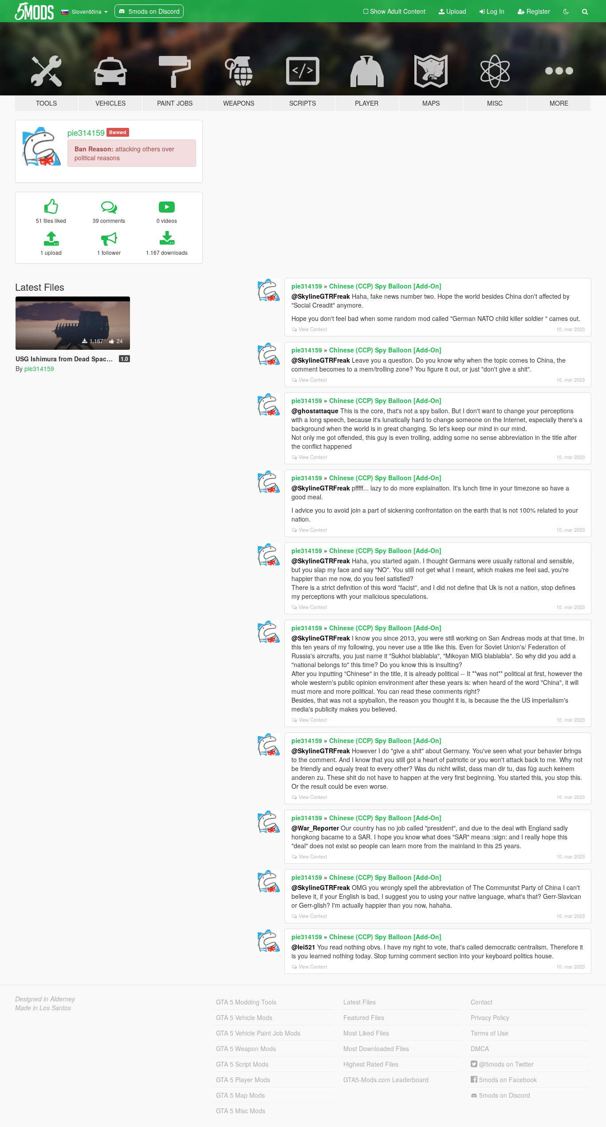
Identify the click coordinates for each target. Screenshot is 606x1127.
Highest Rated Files (370, 1064)
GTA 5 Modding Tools (246, 1001)
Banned (117, 132)
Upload (455, 11)
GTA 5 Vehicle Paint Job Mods (258, 1032)
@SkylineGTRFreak (320, 296)
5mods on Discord (503, 1095)
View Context (313, 328)
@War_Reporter (315, 827)
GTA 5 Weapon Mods (246, 1048)
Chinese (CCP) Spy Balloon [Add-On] (385, 285)
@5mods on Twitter (505, 1064)
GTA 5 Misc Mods (240, 1110)
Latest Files (359, 1001)
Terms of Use (489, 1032)
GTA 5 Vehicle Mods (244, 1017)
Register (537, 11)
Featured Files (363, 1017)
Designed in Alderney (45, 998)
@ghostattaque (314, 410)
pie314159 (86, 132)
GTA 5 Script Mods (242, 1064)
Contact (481, 1001)
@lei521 (303, 946)
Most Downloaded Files (376, 1048)
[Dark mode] (566, 11)
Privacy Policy (490, 1017)
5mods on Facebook (507, 1079)
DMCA (480, 1048)
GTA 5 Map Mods (240, 1095)
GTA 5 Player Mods (243, 1079)
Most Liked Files (366, 1032)
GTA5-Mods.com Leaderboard (386, 1079)
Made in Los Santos (43, 1007)
